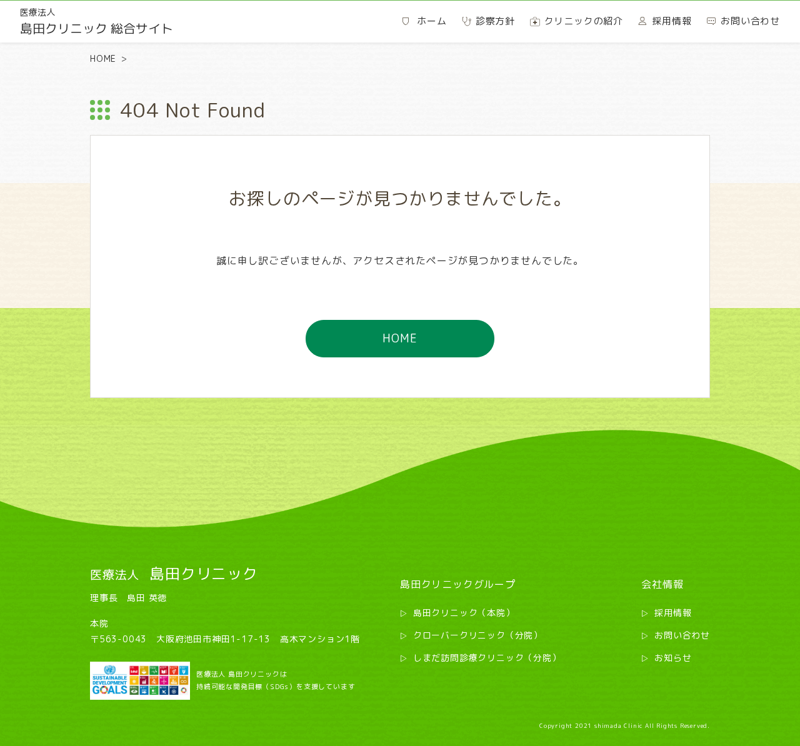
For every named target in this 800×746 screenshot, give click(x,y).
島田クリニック (174, 573)
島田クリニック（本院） (464, 613)
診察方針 (495, 20)
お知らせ (672, 658)
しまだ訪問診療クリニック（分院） (487, 658)
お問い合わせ (682, 635)
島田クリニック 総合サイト (96, 21)
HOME (103, 58)
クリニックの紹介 (583, 20)
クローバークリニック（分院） (477, 635)
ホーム (431, 20)
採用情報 (672, 613)
